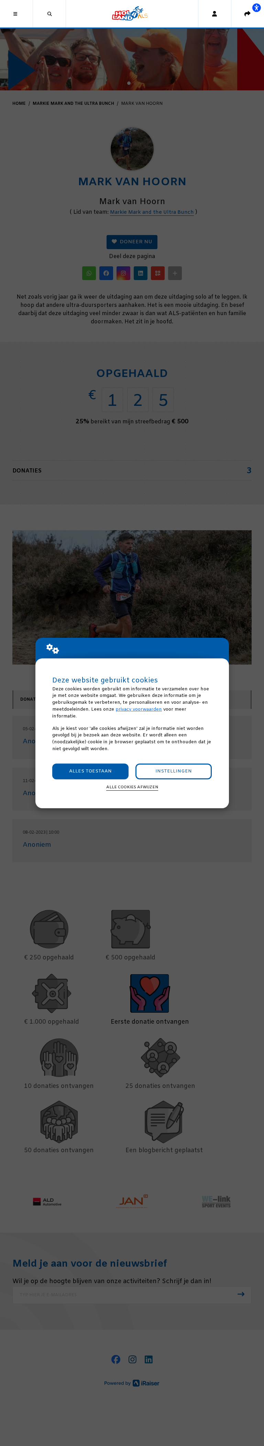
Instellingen (173, 771)
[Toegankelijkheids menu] (256, 7)
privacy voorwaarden (139, 709)
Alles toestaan (90, 771)
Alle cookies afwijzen (132, 787)
